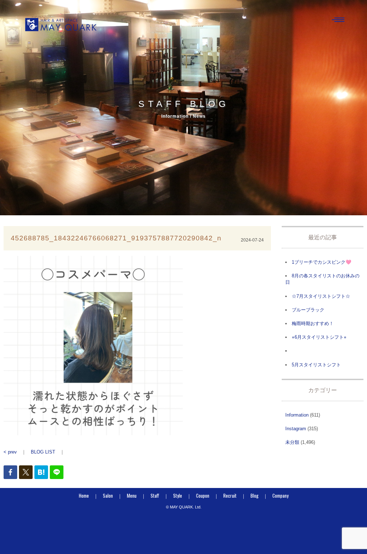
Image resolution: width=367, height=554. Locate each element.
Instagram (295, 428)
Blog (254, 495)
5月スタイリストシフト (316, 364)
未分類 (292, 442)
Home (84, 495)
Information (297, 415)
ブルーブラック (308, 310)
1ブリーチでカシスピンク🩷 (321, 262)
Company (280, 495)
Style (177, 495)
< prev (10, 452)
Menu (132, 495)
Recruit (230, 495)
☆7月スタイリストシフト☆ (321, 296)
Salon (108, 495)
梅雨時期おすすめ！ (313, 323)
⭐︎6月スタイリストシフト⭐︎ (319, 337)
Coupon (202, 495)
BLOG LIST (43, 452)
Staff (155, 495)
